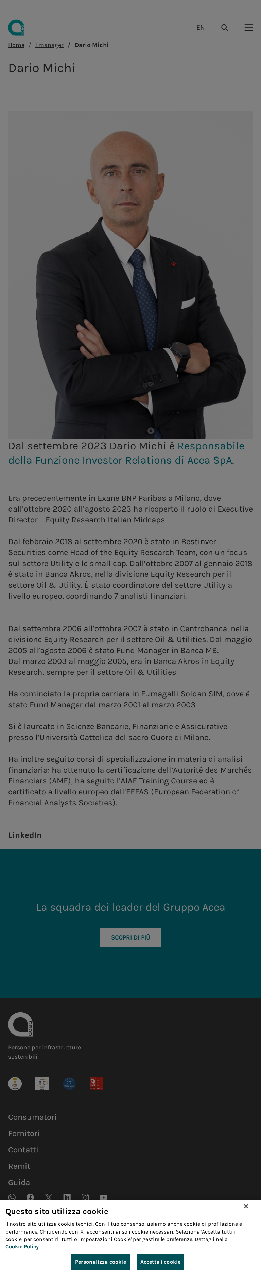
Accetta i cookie (160, 1262)
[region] (130, 1237)
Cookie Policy (22, 1246)
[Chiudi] (246, 1206)
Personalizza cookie (100, 1262)
